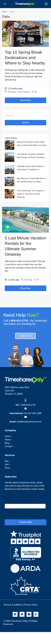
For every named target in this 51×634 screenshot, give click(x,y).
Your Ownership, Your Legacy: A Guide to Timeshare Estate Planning (31, 193)
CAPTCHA (10, 512)
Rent (7, 468)
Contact (8, 446)
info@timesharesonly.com (29, 422)
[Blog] (35, 614)
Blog (7, 443)
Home (8, 436)
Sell (7, 464)
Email (7, 500)
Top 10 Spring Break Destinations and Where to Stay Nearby (25, 57)
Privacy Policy (31, 605)
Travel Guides (23, 92)
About (7, 439)
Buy (7, 461)
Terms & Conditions (12, 605)
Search (25, 122)
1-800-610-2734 (27, 405)
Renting (12, 92)
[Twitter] (22, 614)
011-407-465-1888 (32, 413)
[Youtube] (29, 614)
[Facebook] (15, 614)
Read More (25, 100)
